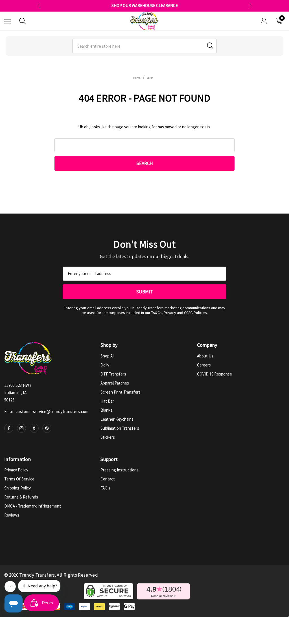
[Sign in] (264, 21)
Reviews (11, 515)
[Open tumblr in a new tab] (34, 428)
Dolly (104, 365)
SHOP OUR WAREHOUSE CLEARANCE (144, 5)
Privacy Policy (16, 470)
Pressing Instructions (119, 470)
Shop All (107, 356)
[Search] (22, 20)
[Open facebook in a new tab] (8, 428)
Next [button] (250, 6)
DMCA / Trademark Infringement (32, 506)
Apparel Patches (114, 383)
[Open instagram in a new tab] (21, 428)
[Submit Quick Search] (210, 45)
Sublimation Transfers (119, 428)
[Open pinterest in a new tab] (46, 428)
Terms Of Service (19, 479)
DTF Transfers (113, 374)
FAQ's (105, 488)
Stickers (107, 437)
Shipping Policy (17, 488)
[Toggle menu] (7, 21)
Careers (204, 365)
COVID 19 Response (214, 374)
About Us (205, 356)
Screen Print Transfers (120, 392)
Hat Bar (107, 401)
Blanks (106, 410)
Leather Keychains (116, 419)
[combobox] (144, 46)
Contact (107, 479)
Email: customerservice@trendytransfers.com (46, 411)
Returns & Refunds (21, 497)
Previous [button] (39, 6)
